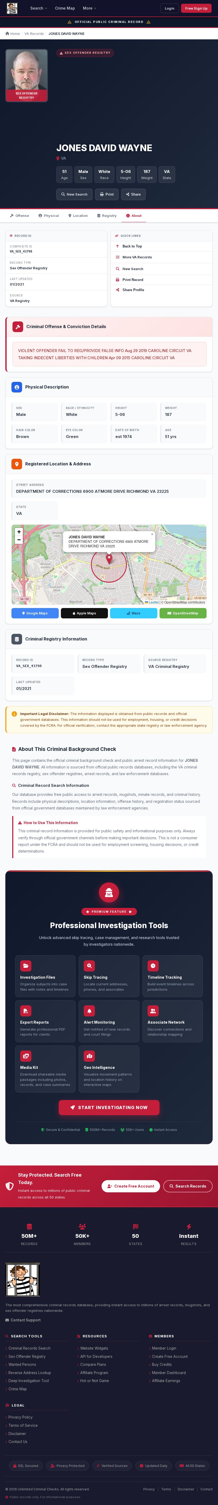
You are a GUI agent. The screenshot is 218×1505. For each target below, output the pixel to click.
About (136, 215)
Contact (206, 1489)
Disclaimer (17, 1434)
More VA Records (137, 257)
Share (136, 194)
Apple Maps (86, 613)
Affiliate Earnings (166, 1381)
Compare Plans (93, 1364)
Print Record (133, 280)
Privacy (149, 1489)
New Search (77, 194)
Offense (22, 215)
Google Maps (37, 613)
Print (110, 194)
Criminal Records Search (30, 1348)
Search (36, 8)
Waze (136, 613)
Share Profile (133, 290)
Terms (166, 1489)
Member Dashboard (169, 1373)
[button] (109, 559)
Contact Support (26, 1320)
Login (169, 8)
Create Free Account (134, 1186)
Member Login (164, 1348)
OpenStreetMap (185, 613)
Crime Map (65, 8)
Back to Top (132, 246)
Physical (51, 215)
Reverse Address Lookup (30, 1373)
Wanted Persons (22, 1364)
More (88, 8)
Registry (109, 215)
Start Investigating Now (113, 1107)
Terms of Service (23, 1425)
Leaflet (153, 602)
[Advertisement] (134, 100)
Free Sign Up (196, 8)
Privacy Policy (21, 1417)
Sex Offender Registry (27, 1356)
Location (80, 215)
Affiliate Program (94, 1373)
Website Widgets (94, 1348)
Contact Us (18, 1442)
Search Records (190, 1186)
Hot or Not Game (94, 1381)
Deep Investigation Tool (29, 1381)
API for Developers (96, 1356)
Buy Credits (162, 1364)
